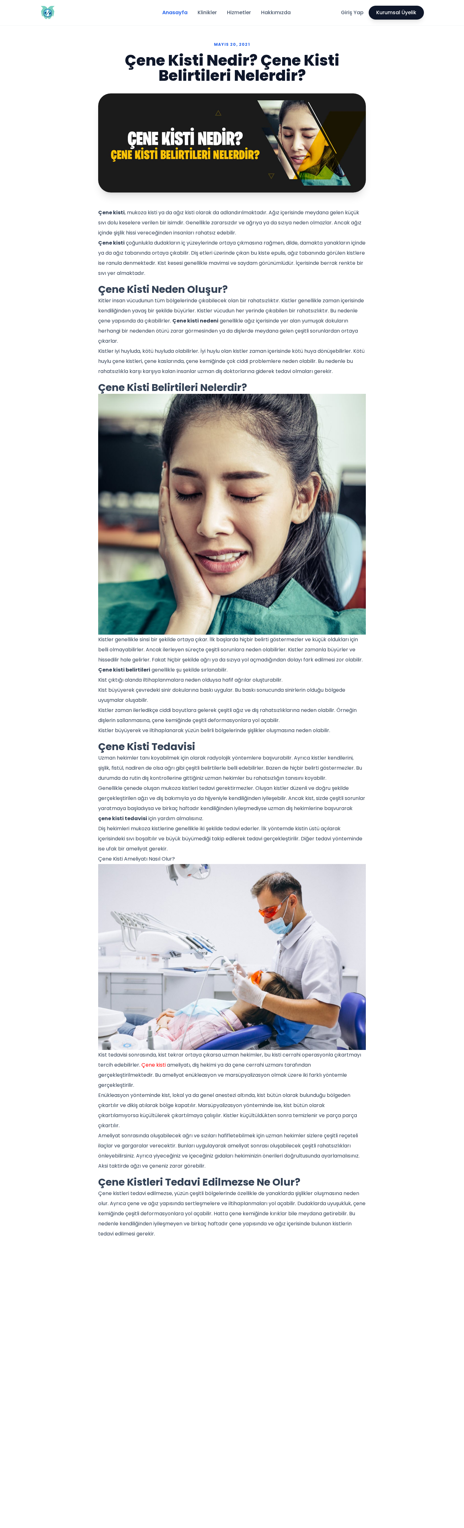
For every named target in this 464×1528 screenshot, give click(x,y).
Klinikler (207, 12)
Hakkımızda (276, 12)
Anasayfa (174, 12)
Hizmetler (239, 12)
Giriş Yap (352, 12)
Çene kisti (153, 1065)
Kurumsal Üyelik (396, 12)
